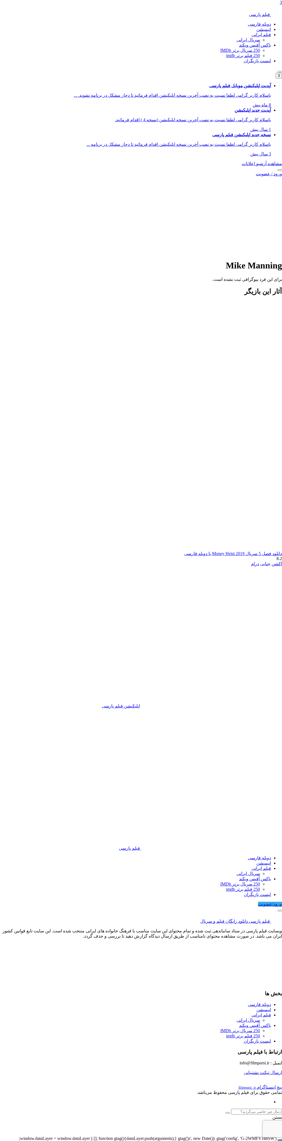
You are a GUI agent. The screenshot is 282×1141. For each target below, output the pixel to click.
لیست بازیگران (257, 60)
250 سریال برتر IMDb (240, 50)
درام (255, 563)
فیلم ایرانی (261, 34)
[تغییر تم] (280, 71)
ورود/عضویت (270, 904)
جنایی (265, 563)
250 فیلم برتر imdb (243, 55)
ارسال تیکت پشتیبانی (263, 1072)
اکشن (277, 563)
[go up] (280, 1140)
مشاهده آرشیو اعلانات (262, 163)
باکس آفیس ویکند (255, 45)
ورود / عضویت (269, 173)
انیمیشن (263, 29)
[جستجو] (280, 170)
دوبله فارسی (259, 24)
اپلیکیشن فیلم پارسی (121, 706)
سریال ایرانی (248, 39)
